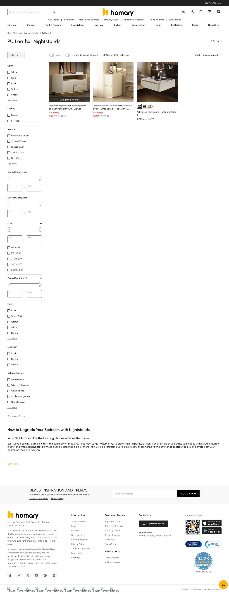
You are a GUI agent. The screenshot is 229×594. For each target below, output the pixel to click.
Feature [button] (11, 108)
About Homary (78, 521)
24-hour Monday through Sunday (155, 535)
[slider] (9, 177)
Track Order (110, 544)
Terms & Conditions (81, 548)
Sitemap (75, 557)
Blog (73, 526)
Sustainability (77, 535)
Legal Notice (77, 553)
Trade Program (112, 557)
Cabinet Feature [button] (15, 373)
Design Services (112, 535)
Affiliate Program (112, 562)
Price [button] (9, 223)
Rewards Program (79, 539)
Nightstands (46, 33)
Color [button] (10, 65)
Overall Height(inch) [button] (17, 172)
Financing (109, 539)
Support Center (112, 521)
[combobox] (212, 55)
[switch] (52, 55)
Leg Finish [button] (12, 347)
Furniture (18, 33)
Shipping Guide (112, 530)
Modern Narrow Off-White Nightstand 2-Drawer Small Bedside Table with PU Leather (113, 108)
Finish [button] (10, 304)
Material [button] (11, 129)
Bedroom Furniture (31, 33)
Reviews (75, 530)
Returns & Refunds (114, 526)
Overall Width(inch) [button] (17, 197)
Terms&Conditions (38, 498)
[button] (213, 544)
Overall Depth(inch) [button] (17, 278)
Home (10, 33)
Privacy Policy (57, 498)
